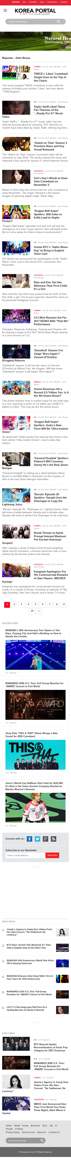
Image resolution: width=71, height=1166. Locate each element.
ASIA (42, 2)
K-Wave (19, 1129)
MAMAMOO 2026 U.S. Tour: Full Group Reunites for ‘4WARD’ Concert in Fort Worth (34, 685)
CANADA (63, 2)
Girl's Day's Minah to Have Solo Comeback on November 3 (51, 181)
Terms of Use (28, 1132)
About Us (41, 1132)
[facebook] (29, 839)
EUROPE (33, 2)
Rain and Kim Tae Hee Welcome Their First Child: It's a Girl (51, 286)
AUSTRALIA (52, 2)
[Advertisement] (35, 891)
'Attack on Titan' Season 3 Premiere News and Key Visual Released (50, 146)
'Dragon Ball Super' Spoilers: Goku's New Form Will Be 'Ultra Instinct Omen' (35, 426)
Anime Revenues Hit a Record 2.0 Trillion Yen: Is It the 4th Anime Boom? (51, 392)
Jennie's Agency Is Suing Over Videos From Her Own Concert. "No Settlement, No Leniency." (29, 932)
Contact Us (54, 1132)
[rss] (53, 839)
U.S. (24, 2)
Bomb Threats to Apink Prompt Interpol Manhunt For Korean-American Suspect (34, 537)
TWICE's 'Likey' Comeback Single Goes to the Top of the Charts (51, 77)
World (17, 1125)
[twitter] (37, 839)
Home (9, 1125)
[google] (45, 839)
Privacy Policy (13, 1132)
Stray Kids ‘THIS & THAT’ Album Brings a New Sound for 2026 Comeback (31, 735)
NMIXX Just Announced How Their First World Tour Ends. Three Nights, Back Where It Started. (34, 1109)
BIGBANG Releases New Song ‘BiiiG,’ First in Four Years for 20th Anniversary (30, 977)
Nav (5, 10)
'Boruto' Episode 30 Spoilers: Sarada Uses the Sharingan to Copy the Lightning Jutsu (34, 499)
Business (35, 1125)
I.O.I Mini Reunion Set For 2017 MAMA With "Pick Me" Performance (51, 321)
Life (51, 1125)
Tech (44, 1125)
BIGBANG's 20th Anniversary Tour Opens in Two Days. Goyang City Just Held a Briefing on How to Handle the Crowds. (33, 633)
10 (32, 611)
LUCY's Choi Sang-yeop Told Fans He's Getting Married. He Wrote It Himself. (27, 1008)
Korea (25, 1125)
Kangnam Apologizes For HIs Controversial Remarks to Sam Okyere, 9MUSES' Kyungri (35, 576)
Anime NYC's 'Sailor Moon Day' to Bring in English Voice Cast (51, 250)
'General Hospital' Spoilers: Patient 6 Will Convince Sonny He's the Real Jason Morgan (35, 463)
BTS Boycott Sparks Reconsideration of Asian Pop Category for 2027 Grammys (51, 1047)
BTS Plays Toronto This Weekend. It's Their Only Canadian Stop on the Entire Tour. (29, 946)
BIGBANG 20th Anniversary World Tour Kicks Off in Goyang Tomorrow (30, 961)
